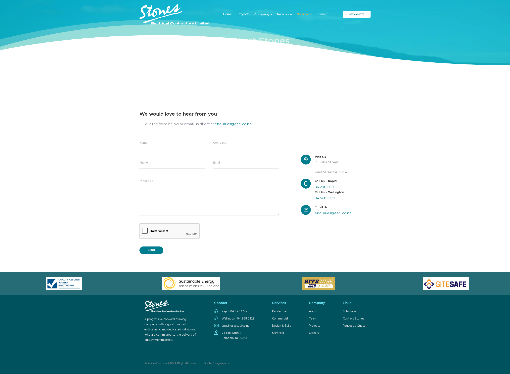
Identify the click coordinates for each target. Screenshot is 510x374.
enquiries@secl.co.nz (233, 124)
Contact (322, 14)
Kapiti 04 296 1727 (234, 311)
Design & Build (281, 325)
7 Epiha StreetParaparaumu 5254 (235, 335)
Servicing (278, 333)
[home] (174, 14)
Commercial (280, 318)
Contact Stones (353, 318)
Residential (279, 311)
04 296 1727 (324, 187)
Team (313, 318)
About (313, 311)
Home (227, 14)
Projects (243, 14)
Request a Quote (354, 325)
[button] (263, 14)
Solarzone (349, 311)
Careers (314, 333)
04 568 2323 (325, 198)
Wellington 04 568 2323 (238, 318)
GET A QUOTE (356, 14)
